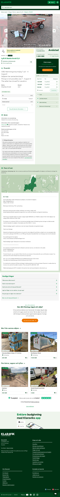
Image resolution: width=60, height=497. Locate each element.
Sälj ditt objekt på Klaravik (38, 448)
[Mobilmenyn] (57, 2)
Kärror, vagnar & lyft (18, 12)
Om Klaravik (5, 473)
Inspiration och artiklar (37, 462)
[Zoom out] (57, 179)
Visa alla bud (54, 90)
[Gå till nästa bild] (56, 340)
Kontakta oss (35, 473)
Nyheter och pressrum (37, 477)
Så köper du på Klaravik (38, 446)
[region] (30, 184)
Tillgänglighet (5, 477)
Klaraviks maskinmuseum (8, 485)
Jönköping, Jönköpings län (9, 61)
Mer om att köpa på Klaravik (9, 298)
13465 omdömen (35, 402)
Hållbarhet (5, 482)
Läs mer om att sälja (29, 320)
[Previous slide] (6, 30)
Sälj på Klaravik (46, 70)
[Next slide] (54, 30)
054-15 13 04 (10, 448)
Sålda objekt (4, 12)
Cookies (4, 480)
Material (16, 494)
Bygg (10, 12)
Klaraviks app (35, 460)
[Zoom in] (57, 177)
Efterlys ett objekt (36, 464)
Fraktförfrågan (36, 458)
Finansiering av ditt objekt (38, 456)
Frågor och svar (36, 450)
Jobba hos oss (35, 475)
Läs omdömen (30, 406)
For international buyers (38, 454)
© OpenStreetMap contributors (51, 191)
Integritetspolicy (6, 479)
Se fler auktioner (11, 51)
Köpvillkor (34, 444)
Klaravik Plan (5, 475)
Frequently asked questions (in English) (41, 452)
